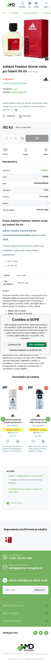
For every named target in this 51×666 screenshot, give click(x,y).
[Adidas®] (45, 85)
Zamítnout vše (14, 345)
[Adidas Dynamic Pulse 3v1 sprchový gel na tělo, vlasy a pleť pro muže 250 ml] (38, 399)
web (22, 92)
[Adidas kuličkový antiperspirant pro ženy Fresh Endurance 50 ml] (13, 399)
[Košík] (36, 5)
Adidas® (15, 92)
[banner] (11, 5)
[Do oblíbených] (7, 441)
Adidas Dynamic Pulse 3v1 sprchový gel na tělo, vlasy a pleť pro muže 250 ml (38, 421)
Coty (14, 88)
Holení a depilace (30, 13)
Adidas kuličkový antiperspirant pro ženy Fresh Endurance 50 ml (13, 421)
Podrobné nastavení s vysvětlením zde (26, 350)
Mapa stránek (42, 653)
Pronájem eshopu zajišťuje (19, 659)
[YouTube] (41, 633)
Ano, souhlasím (36, 345)
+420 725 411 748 (20, 558)
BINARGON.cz (37, 659)
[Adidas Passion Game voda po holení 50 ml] (8, 540)
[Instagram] (46, 633)
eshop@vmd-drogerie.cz (26, 568)
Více (12, 110)
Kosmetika (13, 13)
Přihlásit (39, 590)
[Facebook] (35, 633)
